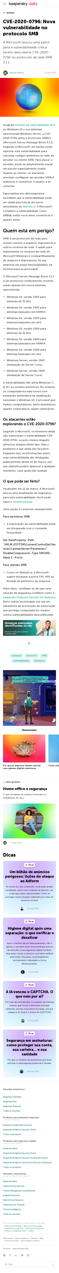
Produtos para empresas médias (19, 1141)
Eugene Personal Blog (20, 1249)
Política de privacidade (13, 1226)
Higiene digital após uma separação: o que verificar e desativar (29, 933)
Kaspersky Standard (12, 1097)
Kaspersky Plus (10, 1101)
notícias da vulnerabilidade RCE (35, 125)
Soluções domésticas (14, 1089)
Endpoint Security (11, 1195)
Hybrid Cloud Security (13, 1200)
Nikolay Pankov (17, 73)
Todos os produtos (12, 1134)
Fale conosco (8, 1238)
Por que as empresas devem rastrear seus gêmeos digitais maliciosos (22, 767)
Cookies (31, 1231)
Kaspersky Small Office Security (17, 1125)
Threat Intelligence (12, 1209)
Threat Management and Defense (19, 1191)
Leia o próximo (13, 782)
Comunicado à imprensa (30, 1241)
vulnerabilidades (21, 660)
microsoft (31, 655)
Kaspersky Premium (12, 1106)
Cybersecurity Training (13, 1205)
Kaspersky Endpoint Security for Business (29, 597)
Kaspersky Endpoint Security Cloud (19, 1129)
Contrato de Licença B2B (14, 1228)
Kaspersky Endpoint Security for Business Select (25, 1158)
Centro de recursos (11, 1241)
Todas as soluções (11, 1111)
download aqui (22, 501)
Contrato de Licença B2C (34, 1228)
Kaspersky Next (10, 1148)
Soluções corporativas (14, 1173)
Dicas (31, 865)
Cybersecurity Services (13, 1186)
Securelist (6, 1249)
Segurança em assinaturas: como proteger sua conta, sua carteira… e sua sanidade (29, 1047)
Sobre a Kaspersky (21, 1238)
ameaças (10, 13)
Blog (41, 1238)
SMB (44, 655)
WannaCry (29, 206)
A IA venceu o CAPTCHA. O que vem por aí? (29, 994)
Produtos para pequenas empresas (21, 1117)
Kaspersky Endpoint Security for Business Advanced (27, 1162)
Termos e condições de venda (15, 1231)
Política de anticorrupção (32, 1226)
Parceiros (34, 1238)
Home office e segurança (25, 789)
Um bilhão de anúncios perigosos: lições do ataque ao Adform (29, 876)
